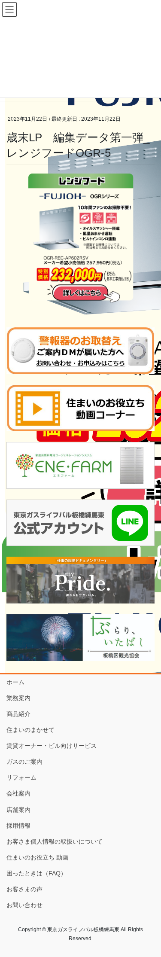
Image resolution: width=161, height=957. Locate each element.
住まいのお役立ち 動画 (37, 857)
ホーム (15, 682)
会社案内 (18, 793)
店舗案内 (18, 809)
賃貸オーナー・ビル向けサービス (51, 745)
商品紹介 (18, 713)
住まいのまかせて (30, 729)
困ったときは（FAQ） (36, 873)
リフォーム (21, 777)
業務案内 (18, 698)
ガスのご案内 (24, 761)
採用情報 (18, 825)
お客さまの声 (24, 889)
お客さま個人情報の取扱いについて (54, 841)
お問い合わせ (24, 905)
